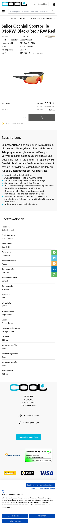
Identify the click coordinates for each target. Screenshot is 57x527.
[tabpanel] (28, 78)
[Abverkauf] (54, 263)
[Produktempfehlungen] (54, 258)
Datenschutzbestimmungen (43, 488)
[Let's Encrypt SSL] (12, 455)
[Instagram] (54, 274)
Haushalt (23, 18)
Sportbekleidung (49, 18)
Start (3, 18)
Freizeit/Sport (35, 18)
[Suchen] (53, 11)
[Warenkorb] (53, 4)
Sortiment (12, 18)
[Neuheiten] (54, 252)
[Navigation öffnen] (3, 11)
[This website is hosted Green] (38, 455)
